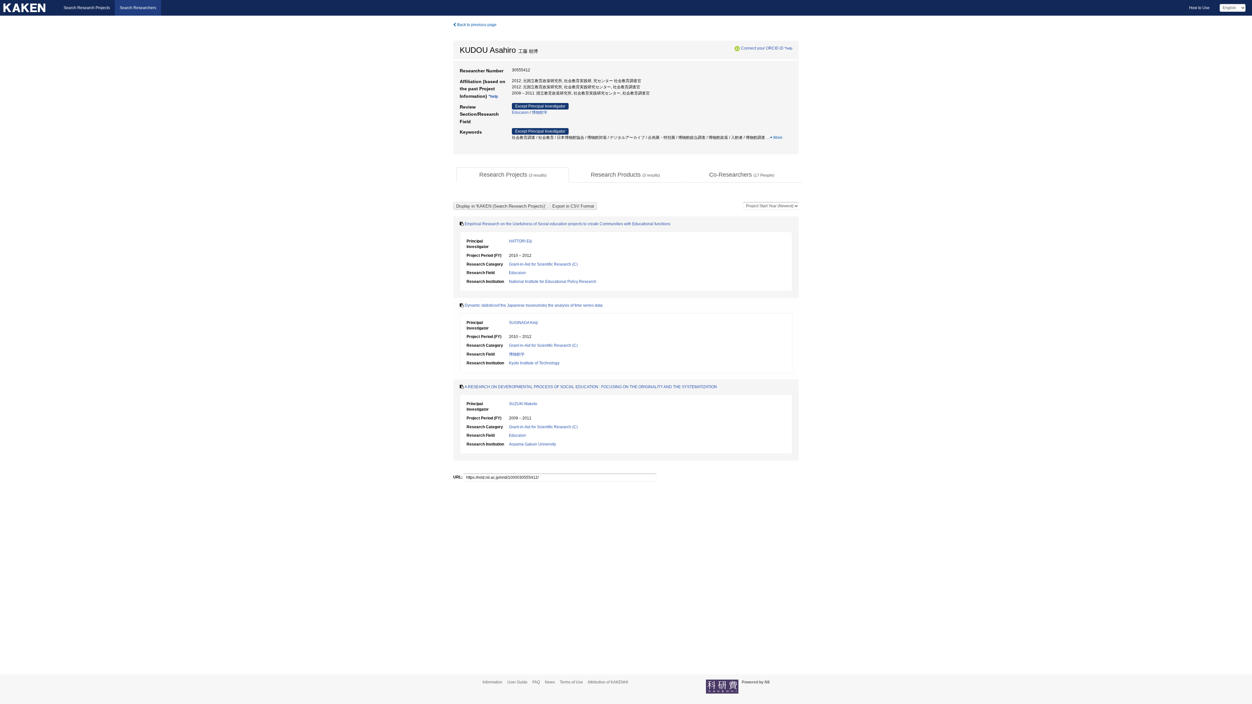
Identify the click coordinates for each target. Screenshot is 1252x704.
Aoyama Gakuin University (532, 444)
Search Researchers (138, 8)
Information (492, 682)
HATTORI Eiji (520, 241)
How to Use (1199, 8)
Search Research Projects (87, 8)
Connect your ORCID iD (762, 48)
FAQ (536, 682)
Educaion (520, 112)
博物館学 (539, 112)
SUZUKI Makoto (523, 404)
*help (788, 48)
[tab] (512, 175)
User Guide (517, 682)
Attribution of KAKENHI (608, 682)
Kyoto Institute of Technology (534, 363)
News (550, 682)
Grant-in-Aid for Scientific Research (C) (543, 264)
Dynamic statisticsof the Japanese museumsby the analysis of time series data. (534, 305)
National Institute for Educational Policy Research (552, 281)
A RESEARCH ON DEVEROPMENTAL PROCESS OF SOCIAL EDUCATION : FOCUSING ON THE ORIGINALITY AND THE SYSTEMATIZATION (591, 387)
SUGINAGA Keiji (523, 322)
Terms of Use (571, 682)
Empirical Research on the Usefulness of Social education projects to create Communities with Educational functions (567, 224)
